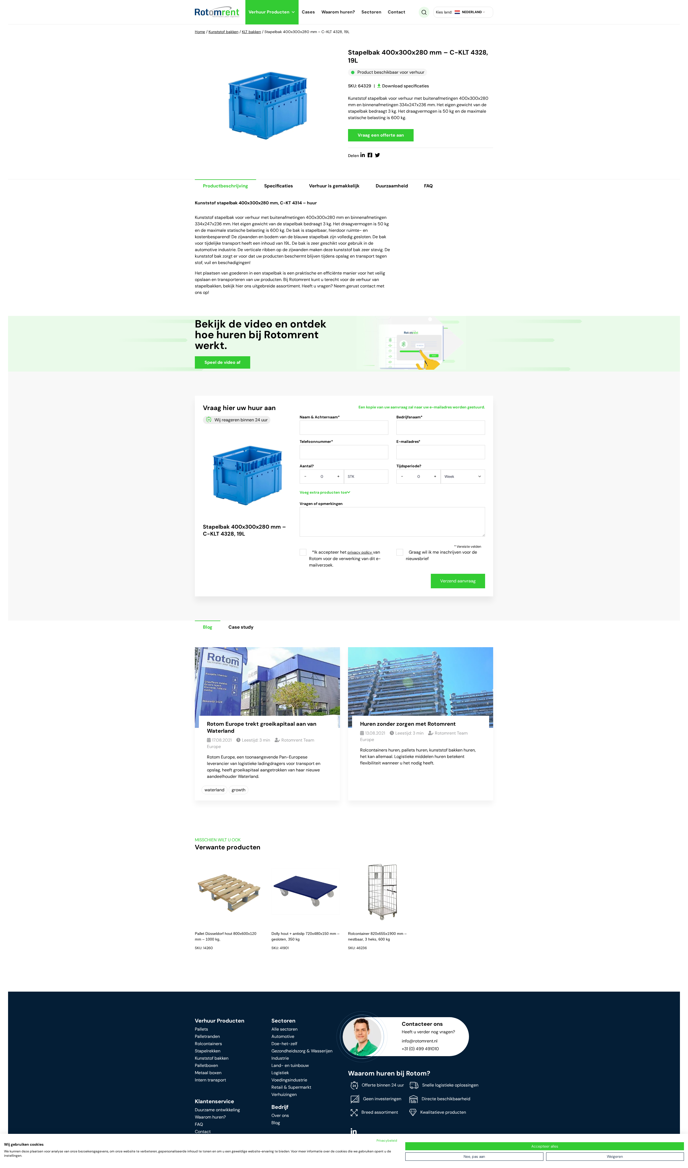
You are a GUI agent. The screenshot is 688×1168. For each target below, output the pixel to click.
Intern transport (210, 1080)
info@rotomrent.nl (420, 1041)
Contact (396, 12)
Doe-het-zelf (284, 1043)
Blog (207, 627)
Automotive (282, 1036)
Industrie (280, 1058)
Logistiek (280, 1073)
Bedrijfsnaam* (409, 417)
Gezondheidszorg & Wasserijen (301, 1051)
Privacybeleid (387, 1140)
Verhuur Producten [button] (269, 12)
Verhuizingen (284, 1094)
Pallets (201, 1029)
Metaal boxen (208, 1073)
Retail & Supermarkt (291, 1087)
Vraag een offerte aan (381, 135)
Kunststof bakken (223, 31)
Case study (240, 627)
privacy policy (360, 552)
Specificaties (278, 186)
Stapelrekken (207, 1051)
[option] (267, 103)
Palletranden (207, 1036)
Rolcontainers (208, 1043)
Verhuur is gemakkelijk (334, 186)
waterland (214, 790)
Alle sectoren (284, 1029)
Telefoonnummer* (316, 441)
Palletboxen (206, 1065)
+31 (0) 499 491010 (420, 1049)
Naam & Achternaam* (320, 417)
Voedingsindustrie (289, 1080)
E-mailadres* (408, 441)
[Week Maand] (463, 478)
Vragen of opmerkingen (321, 503)
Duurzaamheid (392, 186)
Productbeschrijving (225, 186)
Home (200, 31)
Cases (308, 12)
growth (238, 790)
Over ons (280, 1115)
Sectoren (371, 12)
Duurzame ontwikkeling (217, 1110)
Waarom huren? (338, 12)
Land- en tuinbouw (290, 1065)
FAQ (428, 186)
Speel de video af (223, 362)
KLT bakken (251, 31)
